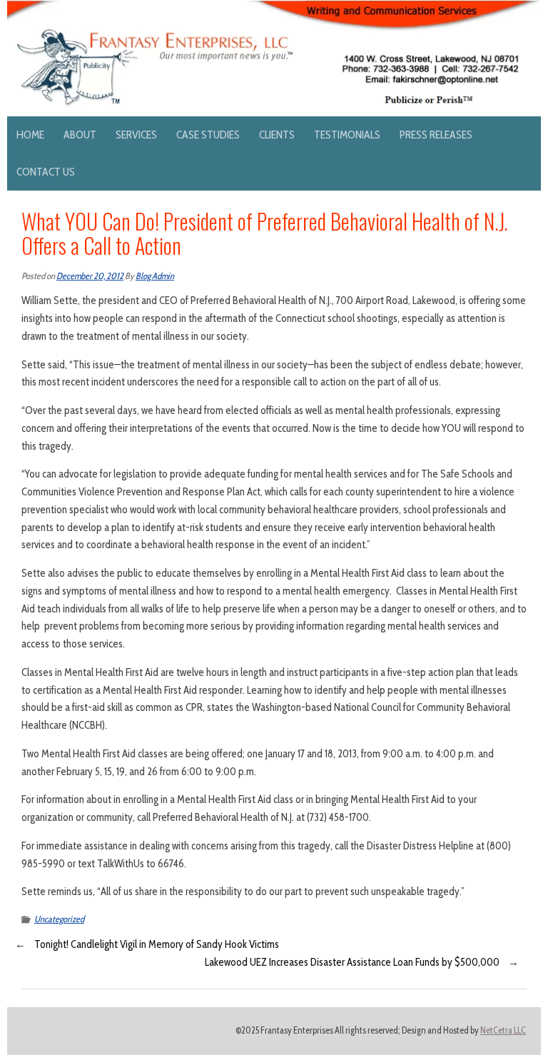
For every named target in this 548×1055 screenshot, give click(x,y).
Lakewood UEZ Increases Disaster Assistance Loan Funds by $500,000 (352, 962)
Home (30, 134)
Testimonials (347, 134)
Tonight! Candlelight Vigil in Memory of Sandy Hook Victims (156, 944)
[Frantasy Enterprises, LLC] (274, 8)
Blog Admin (155, 276)
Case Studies (208, 134)
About (80, 134)
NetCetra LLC (503, 1030)
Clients (277, 134)
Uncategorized (59, 919)
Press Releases (436, 134)
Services (136, 134)
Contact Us (45, 171)
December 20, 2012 (89, 276)
